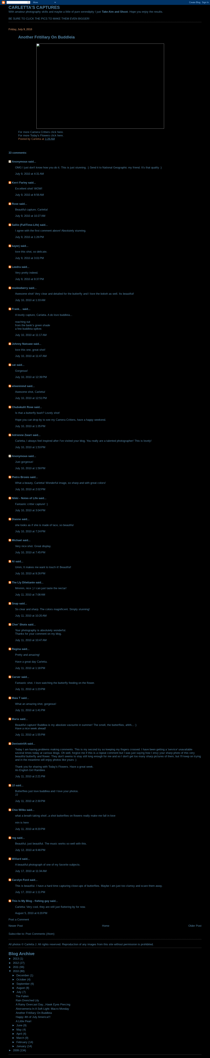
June (19, 1025)
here (60, 132)
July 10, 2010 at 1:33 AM (30, 300)
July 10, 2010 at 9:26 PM (30, 573)
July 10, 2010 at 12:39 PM (31, 377)
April (19, 1033)
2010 (16, 971)
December (23, 975)
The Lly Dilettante (23, 582)
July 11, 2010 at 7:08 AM (30, 594)
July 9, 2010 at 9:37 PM (29, 279)
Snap (15, 603)
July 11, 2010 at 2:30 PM (30, 801)
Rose (15, 203)
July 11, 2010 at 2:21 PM (30, 776)
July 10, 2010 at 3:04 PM (30, 510)
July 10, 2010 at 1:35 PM (30, 426)
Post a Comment (19, 919)
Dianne (16, 519)
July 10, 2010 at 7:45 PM (30, 552)
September (23, 983)
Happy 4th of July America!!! (33, 1017)
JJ (13, 785)
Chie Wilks (19, 809)
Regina (17, 649)
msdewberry (20, 288)
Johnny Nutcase (22, 343)
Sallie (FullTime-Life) (25, 224)
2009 (16, 1050)
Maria (15, 719)
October (21, 979)
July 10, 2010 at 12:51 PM (31, 398)
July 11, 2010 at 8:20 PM (30, 829)
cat (14, 364)
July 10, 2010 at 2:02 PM (30, 489)
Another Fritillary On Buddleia (34, 1012)
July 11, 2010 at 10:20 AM (31, 615)
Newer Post (16, 925)
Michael (17, 540)
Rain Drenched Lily (27, 1000)
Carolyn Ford (20, 880)
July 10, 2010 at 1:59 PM (30, 468)
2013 (16, 958)
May (19, 1029)
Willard (16, 858)
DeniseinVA (19, 743)
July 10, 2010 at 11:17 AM (31, 335)
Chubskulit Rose (22, 407)
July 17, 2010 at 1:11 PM (30, 892)
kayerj (16, 245)
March (20, 1037)
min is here (22, 822)
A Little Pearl (23, 1021)
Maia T (16, 698)
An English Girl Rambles (30, 770)
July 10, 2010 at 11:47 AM (31, 356)
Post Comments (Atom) (40, 933)
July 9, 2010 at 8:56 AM (29, 194)
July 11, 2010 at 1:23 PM (30, 689)
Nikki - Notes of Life (25, 498)
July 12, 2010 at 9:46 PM (30, 850)
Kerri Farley (19, 182)
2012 (16, 962)
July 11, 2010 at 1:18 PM (30, 668)
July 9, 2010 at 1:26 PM (29, 237)
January (21, 1046)
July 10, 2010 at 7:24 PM (30, 531)
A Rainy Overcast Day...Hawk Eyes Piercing (43, 1004)
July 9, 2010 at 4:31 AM (29, 173)
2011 (16, 967)
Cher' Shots (19, 624)
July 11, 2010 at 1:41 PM (30, 710)
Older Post (194, 925)
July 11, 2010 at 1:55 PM (30, 734)
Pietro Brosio (20, 477)
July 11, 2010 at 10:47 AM (31, 640)
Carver (16, 677)
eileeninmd (19, 386)
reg (14, 837)
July (19, 992)
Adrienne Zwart (22, 435)
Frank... (17, 309)
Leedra (16, 267)
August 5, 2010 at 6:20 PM (31, 913)
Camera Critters (65, 419)
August (21, 987)
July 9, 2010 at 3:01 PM (29, 258)
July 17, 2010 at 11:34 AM (31, 871)
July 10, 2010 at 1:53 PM (30, 447)
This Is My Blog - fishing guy (30, 901)
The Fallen (22, 996)
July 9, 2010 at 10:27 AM (30, 215)
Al (13, 561)
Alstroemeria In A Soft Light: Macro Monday (42, 1008)
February (22, 1042)
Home (105, 925)
